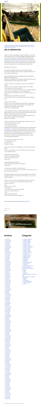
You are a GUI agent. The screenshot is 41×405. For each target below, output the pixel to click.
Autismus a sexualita (27, 247)
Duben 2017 (7, 353)
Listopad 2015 (8, 374)
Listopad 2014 (8, 388)
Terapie (24, 279)
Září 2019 (7, 318)
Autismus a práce (26, 244)
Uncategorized (26, 280)
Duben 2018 (7, 339)
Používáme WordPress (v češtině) (9, 403)
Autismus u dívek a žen (25, 45)
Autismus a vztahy (17, 45)
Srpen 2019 (7, 320)
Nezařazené (25, 264)
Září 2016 (7, 362)
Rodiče (24, 271)
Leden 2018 (7, 343)
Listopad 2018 (8, 331)
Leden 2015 (7, 386)
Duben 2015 (7, 382)
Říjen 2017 (7, 346)
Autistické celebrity (27, 254)
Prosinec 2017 (8, 344)
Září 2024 (7, 259)
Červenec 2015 (8, 379)
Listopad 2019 (8, 316)
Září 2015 (7, 376)
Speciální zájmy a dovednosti (29, 46)
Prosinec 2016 (8, 358)
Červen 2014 (7, 394)
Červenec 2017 (8, 350)
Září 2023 (7, 271)
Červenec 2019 (8, 321)
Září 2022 (7, 277)
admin (5, 210)
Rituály (24, 270)
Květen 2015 (7, 381)
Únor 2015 (7, 385)
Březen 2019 (7, 326)
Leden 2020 (7, 314)
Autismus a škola (26, 248)
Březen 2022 (7, 285)
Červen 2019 (7, 322)
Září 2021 (7, 292)
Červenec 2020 (8, 306)
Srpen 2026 (7, 239)
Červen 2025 (7, 253)
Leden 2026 (7, 245)
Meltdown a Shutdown (27, 262)
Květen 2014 (7, 396)
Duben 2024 (7, 265)
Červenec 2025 (8, 252)
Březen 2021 (7, 299)
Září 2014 (7, 391)
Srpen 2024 (7, 261)
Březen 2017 (7, 355)
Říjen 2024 (7, 258)
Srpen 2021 (7, 293)
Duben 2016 (7, 368)
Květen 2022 (7, 282)
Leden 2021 (7, 302)
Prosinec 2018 (8, 329)
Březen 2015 (7, 384)
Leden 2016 (7, 372)
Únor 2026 (7, 244)
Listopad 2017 (8, 345)
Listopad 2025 (8, 247)
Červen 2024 (7, 263)
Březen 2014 (7, 398)
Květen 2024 (7, 264)
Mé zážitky (17, 46)
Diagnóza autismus (27, 256)
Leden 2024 (7, 268)
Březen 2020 (7, 311)
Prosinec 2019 (8, 315)
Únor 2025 (7, 256)
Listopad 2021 (8, 289)
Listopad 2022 (8, 276)
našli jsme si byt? (25, 201)
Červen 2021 (7, 296)
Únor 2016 (7, 370)
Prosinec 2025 (8, 246)
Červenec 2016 (8, 364)
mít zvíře (13, 186)
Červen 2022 (7, 281)
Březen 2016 (7, 369)
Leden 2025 (7, 257)
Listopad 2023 (8, 270)
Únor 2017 (7, 356)
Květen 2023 (7, 273)
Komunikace (12, 46)
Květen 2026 (7, 241)
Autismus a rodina (26, 245)
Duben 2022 (7, 283)
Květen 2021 (7, 297)
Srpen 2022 (7, 279)
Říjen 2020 (7, 304)
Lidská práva (25, 259)
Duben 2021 (7, 298)
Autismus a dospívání (27, 239)
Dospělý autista (7, 46)
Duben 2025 (7, 254)
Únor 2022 (7, 286)
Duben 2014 (7, 397)
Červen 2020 (7, 308)
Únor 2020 (7, 312)
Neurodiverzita (26, 263)
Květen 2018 (7, 338)
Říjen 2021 (7, 291)
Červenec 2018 (8, 335)
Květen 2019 (7, 323)
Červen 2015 (7, 380)
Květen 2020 (7, 309)
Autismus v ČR (31, 45)
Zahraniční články (26, 282)
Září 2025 (7, 250)
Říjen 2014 (7, 390)
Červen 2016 (7, 366)
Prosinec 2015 (8, 373)
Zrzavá (14, 47)
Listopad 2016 (8, 359)
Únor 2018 (7, 341)
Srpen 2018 (7, 334)
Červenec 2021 (8, 294)
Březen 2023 (7, 274)
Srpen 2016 (7, 363)
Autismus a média (26, 242)
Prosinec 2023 (8, 269)
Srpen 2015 (7, 378)
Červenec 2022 (8, 280)
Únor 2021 (7, 300)
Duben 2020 (7, 310)
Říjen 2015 (7, 375)
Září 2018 (7, 333)
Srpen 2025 (7, 251)
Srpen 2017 (7, 349)
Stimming (25, 277)
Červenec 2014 (8, 393)
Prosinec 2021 (8, 288)
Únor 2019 (7, 327)
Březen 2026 (7, 242)
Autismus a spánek (27, 250)
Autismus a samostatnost (9, 45)
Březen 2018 (7, 340)
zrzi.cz (6, 1)
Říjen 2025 (7, 248)
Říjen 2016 (7, 361)
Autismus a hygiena (27, 241)
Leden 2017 (7, 357)
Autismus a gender (27, 240)
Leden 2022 (7, 287)
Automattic (22, 403)
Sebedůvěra (21, 46)
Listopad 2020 (8, 303)
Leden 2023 (7, 275)
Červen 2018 (7, 337)
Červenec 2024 (8, 262)
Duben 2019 (7, 324)
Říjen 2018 (7, 332)
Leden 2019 (7, 328)
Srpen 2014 (7, 392)
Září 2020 (7, 305)
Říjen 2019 (7, 317)
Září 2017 (7, 347)
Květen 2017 (7, 352)
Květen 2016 (7, 367)
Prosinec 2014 (8, 387)
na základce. (7, 129)
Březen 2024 (7, 267)
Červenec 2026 (8, 240)
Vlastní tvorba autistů (8, 47)
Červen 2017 (7, 351)
